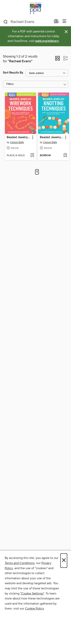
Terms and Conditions (20, 563)
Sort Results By (13, 73)
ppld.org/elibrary (47, 41)
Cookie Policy (34, 609)
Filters (10, 84)
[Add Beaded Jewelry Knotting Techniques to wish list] (65, 155)
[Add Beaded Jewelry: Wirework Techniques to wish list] (32, 155)
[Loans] (56, 22)
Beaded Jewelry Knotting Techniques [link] (52, 137)
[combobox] (27, 21)
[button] (57, 59)
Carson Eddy (17, 142)
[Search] (5, 21)
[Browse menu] (64, 21)
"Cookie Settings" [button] (32, 593)
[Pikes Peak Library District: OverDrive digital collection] (35, 8)
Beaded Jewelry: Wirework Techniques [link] (19, 137)
